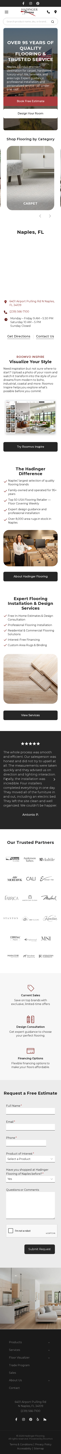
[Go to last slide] (40, 216)
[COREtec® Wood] (15, 938)
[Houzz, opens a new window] (45, 1419)
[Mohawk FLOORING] (14, 878)
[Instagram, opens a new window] (31, 3)
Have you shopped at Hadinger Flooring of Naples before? (27, 1171)
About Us (15, 1380)
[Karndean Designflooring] (29, 956)
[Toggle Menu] (6, 12)
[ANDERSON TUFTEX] (30, 859)
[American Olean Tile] (29, 898)
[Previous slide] (6, 779)
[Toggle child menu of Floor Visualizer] (49, 1357)
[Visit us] (55, 12)
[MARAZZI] (13, 956)
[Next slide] (49, 216)
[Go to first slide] (54, 779)
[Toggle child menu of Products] (49, 1342)
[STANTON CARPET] (11, 918)
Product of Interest (20, 1153)
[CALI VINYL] (31, 879)
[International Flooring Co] (46, 956)
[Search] (52, 22)
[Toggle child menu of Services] (49, 1350)
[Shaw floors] (12, 859)
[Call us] (48, 12)
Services (14, 1350)
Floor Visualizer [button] (19, 1357)
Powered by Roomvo (41, 1438)
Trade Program (19, 1365)
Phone (11, 1137)
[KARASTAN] (50, 918)
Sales (12, 1372)
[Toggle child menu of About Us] (49, 1380)
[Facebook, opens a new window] (23, 3)
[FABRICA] (11, 898)
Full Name (14, 1105)
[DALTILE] (47, 859)
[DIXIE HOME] (30, 918)
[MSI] (46, 938)
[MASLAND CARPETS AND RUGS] (49, 898)
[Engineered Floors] (30, 938)
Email (10, 1121)
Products (15, 1342)
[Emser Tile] (47, 879)
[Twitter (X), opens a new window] (38, 3)
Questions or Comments (22, 1189)
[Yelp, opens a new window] (38, 1419)
